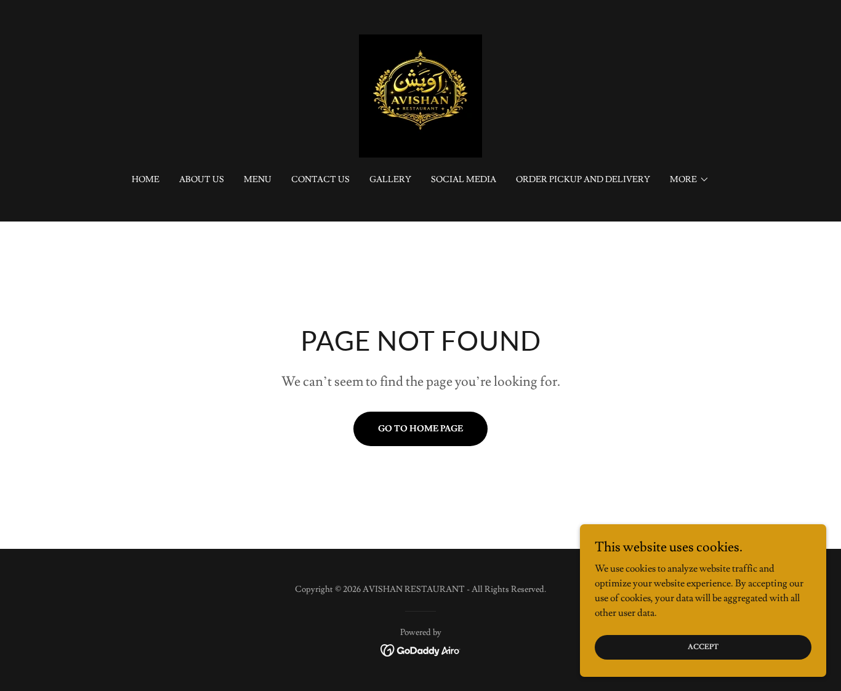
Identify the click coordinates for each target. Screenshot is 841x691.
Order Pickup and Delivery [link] (583, 179)
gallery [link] (390, 179)
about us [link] (201, 179)
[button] (689, 179)
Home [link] (145, 179)
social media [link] (463, 179)
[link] (420, 93)
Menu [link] (258, 179)
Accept (703, 647)
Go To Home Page (420, 428)
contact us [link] (320, 179)
